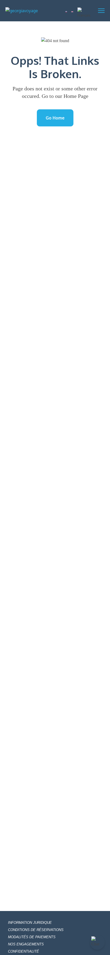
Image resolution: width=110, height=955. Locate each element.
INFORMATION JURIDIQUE (30, 923)
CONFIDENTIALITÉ (23, 951)
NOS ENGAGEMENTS (26, 944)
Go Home (55, 118)
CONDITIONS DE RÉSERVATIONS (36, 930)
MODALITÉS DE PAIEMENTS (32, 937)
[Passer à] (66, 11)
